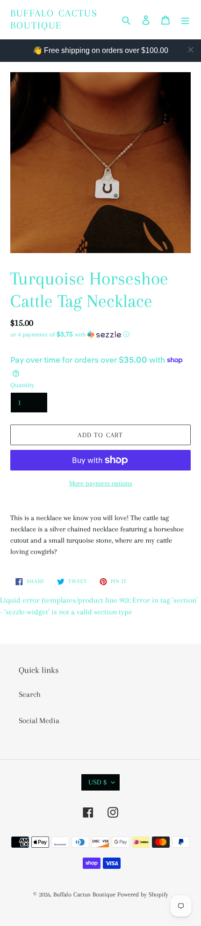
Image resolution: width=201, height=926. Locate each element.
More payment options (100, 483)
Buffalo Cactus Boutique (54, 19)
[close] (190, 49)
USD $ (97, 782)
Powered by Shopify (142, 894)
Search (30, 694)
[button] (69, 334)
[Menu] (185, 19)
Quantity (22, 384)
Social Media (39, 720)
